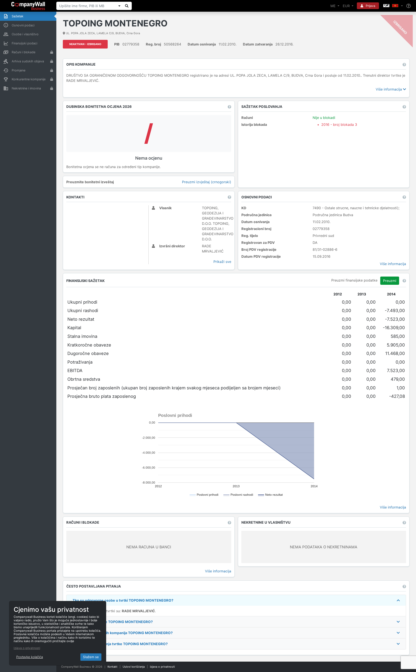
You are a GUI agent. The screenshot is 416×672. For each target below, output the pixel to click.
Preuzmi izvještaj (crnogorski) (206, 182)
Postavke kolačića (29, 657)
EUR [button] (347, 6)
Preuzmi (389, 281)
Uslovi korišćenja (134, 666)
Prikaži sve (222, 261)
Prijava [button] (370, 6)
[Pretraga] (127, 6)
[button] (393, 5)
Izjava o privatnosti (162, 666)
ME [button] (333, 6)
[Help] (409, 6)
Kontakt (112, 666)
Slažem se (91, 657)
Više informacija (389, 89)
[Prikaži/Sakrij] (119, 6)
